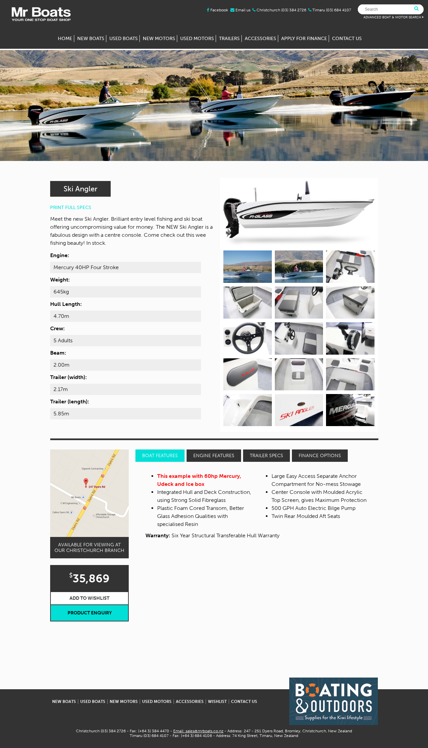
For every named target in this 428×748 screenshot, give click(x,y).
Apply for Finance (304, 38)
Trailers (229, 38)
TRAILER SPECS (266, 455)
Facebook (218, 10)
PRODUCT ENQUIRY (90, 613)
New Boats (90, 38)
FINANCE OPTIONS (320, 455)
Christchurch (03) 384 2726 (281, 10)
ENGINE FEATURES (213, 455)
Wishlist (217, 701)
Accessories (260, 38)
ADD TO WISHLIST (89, 598)
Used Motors (197, 38)
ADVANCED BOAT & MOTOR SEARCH (392, 17)
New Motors (159, 38)
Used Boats (123, 38)
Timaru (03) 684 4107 (331, 10)
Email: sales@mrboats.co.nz (198, 731)
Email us (242, 10)
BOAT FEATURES (160, 455)
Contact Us (347, 38)
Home (65, 38)
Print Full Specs (70, 207)
